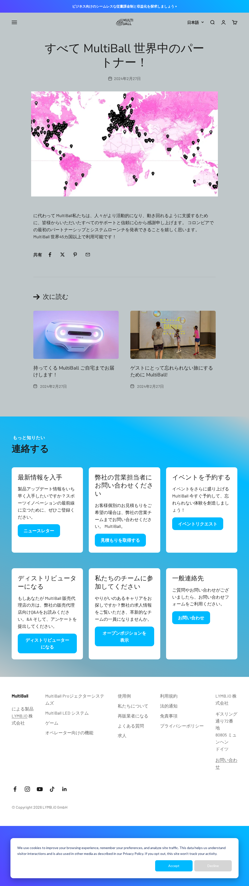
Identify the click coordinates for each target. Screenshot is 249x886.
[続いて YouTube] (39, 789)
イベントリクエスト (197, 523)
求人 (122, 735)
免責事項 (169, 715)
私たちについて (133, 706)
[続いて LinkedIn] (64, 789)
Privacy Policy (133, 853)
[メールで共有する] (88, 254)
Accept (173, 866)
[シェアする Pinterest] (75, 254)
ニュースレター (39, 530)
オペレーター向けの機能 (69, 732)
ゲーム (51, 723)
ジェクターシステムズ (74, 699)
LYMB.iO (19, 715)
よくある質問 (131, 725)
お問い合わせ (191, 617)
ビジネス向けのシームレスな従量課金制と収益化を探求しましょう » (124, 6)
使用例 (124, 696)
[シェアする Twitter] (62, 254)
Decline (213, 866)
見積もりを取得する (120, 540)
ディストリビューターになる (47, 643)
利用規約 (169, 696)
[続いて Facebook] (15, 789)
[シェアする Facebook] (50, 254)
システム (67, 713)
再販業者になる (133, 715)
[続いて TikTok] (52, 789)
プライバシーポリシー (182, 725)
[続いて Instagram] (27, 789)
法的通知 (169, 706)
